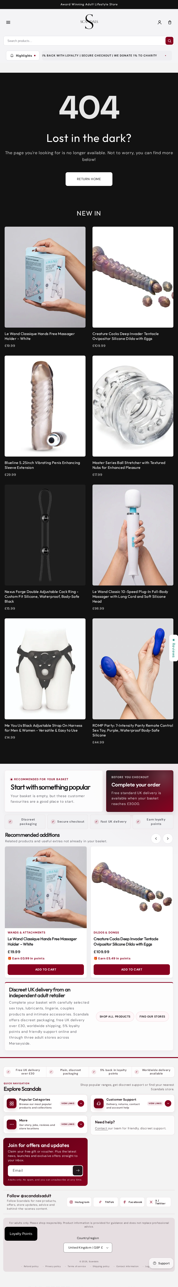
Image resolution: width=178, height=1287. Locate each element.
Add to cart (46, 969)
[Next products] (168, 838)
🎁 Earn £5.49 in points (112, 958)
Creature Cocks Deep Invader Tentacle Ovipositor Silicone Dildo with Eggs (126, 941)
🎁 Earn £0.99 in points (26, 958)
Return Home (89, 179)
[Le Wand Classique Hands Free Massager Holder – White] (46, 887)
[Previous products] (156, 838)
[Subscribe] (78, 1170)
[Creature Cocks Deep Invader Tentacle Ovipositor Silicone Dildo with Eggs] (132, 887)
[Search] (169, 41)
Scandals (94, 1261)
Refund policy (31, 1266)
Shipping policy (101, 1266)
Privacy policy (53, 1266)
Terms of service (77, 1266)
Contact (101, 1128)
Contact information (127, 1266)
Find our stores (152, 1016)
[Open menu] (8, 22)
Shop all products (115, 1016)
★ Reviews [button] (173, 648)
